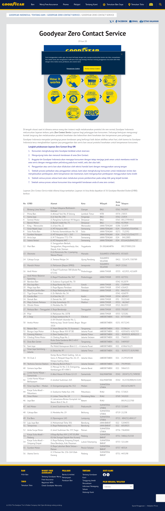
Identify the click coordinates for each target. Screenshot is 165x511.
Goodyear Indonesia (19, 15)
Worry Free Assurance (49, 4)
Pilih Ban (24, 474)
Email (135, 21)
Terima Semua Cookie (92, 69)
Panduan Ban (67, 480)
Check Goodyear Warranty (52, 485)
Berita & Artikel (68, 474)
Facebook (122, 21)
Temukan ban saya (114, 4)
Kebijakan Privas (152, 506)
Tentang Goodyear (89, 474)
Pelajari (77, 4)
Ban (32, 4)
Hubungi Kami (88, 492)
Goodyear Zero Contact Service (63, 15)
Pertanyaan (66, 477)
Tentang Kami (91, 4)
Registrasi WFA (47, 482)
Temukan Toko (137, 4)
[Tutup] (122, 54)
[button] (151, 4)
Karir (84, 477)
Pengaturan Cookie (73, 68)
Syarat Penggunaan (138, 506)
